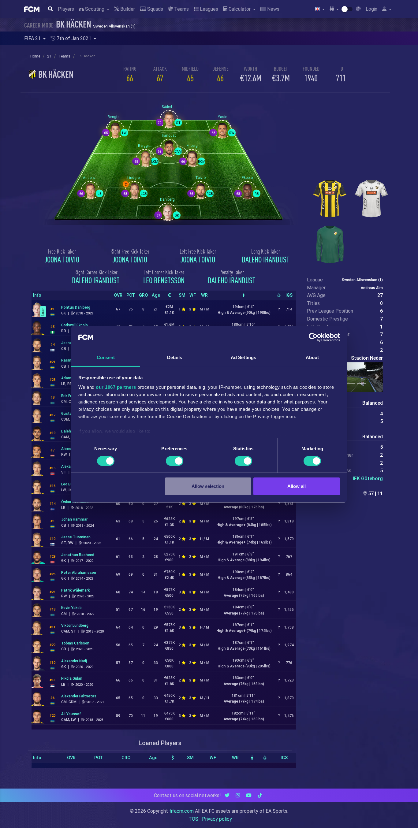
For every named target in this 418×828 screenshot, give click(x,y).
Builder (127, 9)
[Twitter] (227, 795)
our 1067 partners (116, 387)
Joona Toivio (61, 259)
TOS (193, 819)
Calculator (239, 9)
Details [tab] (174, 357)
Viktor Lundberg (74, 625)
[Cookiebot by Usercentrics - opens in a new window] (313, 337)
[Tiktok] (260, 795)
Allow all (296, 486)
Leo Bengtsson (164, 280)
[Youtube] (249, 795)
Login (371, 9)
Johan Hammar (74, 519)
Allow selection (208, 486)
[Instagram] (238, 795)
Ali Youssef (71, 714)
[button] (377, 377)
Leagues (208, 9)
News (272, 9)
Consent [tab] (106, 357)
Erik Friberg (70, 396)
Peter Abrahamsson (78, 572)
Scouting (95, 9)
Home (35, 56)
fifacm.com (181, 811)
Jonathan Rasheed (77, 555)
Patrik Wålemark (75, 590)
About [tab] (312, 357)
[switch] (174, 461)
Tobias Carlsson (75, 643)
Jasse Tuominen (76, 537)
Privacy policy (217, 819)
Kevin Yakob (71, 608)
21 (49, 56)
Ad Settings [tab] (243, 357)
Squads (154, 9)
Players (66, 9)
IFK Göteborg (368, 478)
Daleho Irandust (265, 259)
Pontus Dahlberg (75, 307)
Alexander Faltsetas (78, 696)
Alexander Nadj (74, 661)
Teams (181, 9)
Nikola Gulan (71, 678)
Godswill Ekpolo (74, 325)
